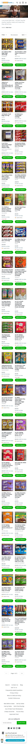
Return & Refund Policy (14, 695)
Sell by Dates (20, 703)
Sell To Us (14, 687)
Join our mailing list (14, 719)
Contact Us (15, 685)
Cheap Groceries (9, 711)
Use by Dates (8, 706)
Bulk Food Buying (19, 706)
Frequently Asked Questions (14, 690)
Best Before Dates (9, 703)
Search (7, 685)
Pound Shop (20, 711)
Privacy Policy (14, 693)
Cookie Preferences (14, 698)
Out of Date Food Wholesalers (14, 709)
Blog (21, 685)
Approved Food (14, 714)
